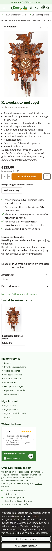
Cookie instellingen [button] (26, 539)
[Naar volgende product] (48, 27)
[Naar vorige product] (40, 27)
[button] (4, 8)
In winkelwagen (27, 176)
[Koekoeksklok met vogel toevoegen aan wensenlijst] (47, 176)
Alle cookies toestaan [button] (26, 545)
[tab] (26, 275)
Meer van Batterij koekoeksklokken (19, 294)
